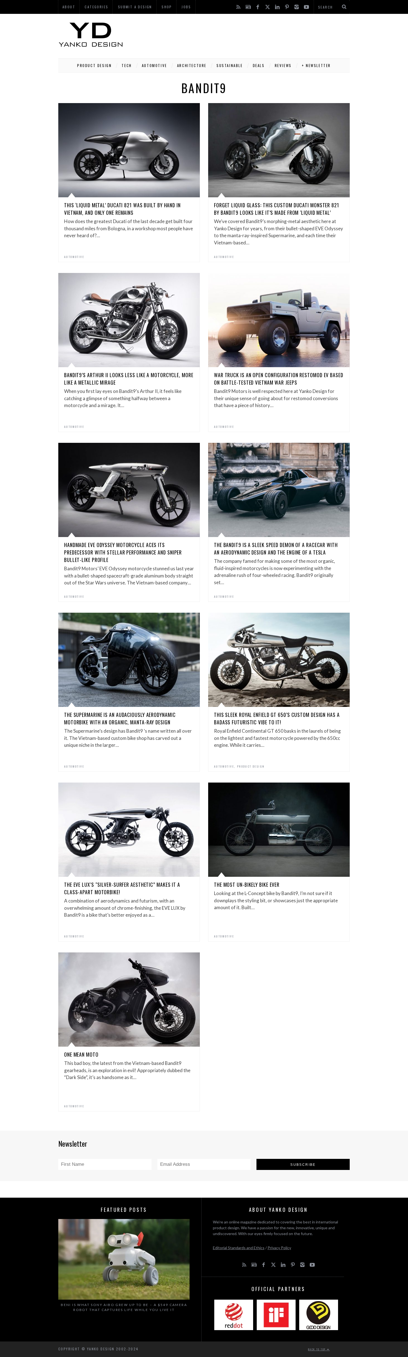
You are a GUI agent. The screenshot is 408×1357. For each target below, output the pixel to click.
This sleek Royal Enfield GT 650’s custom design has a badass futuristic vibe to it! (277, 718)
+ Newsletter (316, 65)
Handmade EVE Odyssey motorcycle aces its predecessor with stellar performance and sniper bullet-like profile (123, 552)
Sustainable (229, 65)
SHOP (167, 6)
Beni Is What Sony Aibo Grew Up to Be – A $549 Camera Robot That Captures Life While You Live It (124, 1307)
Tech (127, 65)
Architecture (191, 65)
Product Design (94, 65)
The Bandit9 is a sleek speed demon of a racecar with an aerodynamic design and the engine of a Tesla (276, 548)
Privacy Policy (279, 1247)
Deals (259, 65)
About (68, 6)
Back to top (317, 1349)
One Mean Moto (81, 1054)
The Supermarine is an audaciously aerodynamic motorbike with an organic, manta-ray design (120, 718)
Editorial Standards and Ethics (239, 1247)
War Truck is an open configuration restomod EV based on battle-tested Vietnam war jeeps (278, 378)
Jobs (186, 6)
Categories (96, 6)
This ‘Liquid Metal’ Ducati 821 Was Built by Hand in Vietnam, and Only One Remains (122, 208)
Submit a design (135, 6)
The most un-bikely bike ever (246, 884)
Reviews (283, 65)
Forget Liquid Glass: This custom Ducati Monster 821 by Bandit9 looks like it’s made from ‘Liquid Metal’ (276, 208)
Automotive (154, 65)
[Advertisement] (249, 34)
